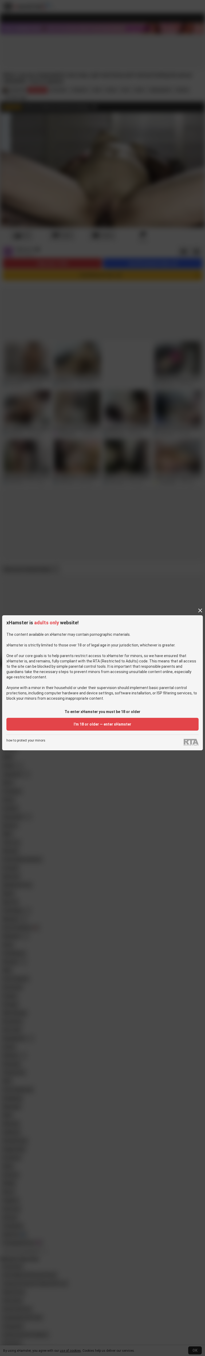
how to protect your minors (25, 740)
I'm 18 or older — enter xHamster (102, 724)
